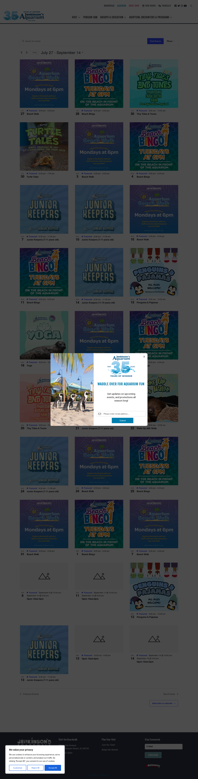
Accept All (53, 768)
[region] (35, 759)
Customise (17, 768)
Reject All (35, 768)
